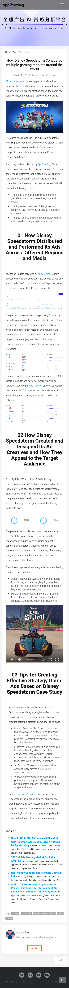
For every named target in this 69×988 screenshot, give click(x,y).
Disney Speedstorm (16, 81)
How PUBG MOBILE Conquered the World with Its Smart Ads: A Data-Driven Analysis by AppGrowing (35, 842)
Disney (15, 914)
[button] (34, 948)
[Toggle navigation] (62, 4)
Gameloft (26, 914)
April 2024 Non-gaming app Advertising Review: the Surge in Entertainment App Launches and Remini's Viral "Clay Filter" (34, 888)
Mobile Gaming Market (44, 914)
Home (8, 52)
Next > (60, 960)
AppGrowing (44, 164)
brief (15, 52)
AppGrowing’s (29, 794)
